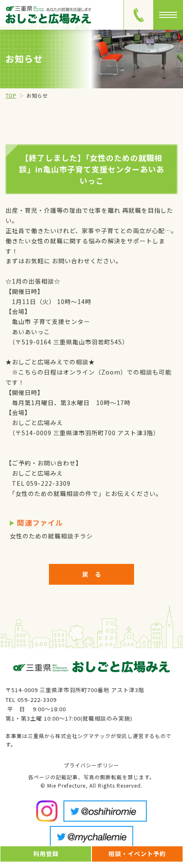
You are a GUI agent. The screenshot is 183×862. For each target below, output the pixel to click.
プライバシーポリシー (91, 765)
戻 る (91, 574)
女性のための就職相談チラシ (51, 536)
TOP (11, 95)
